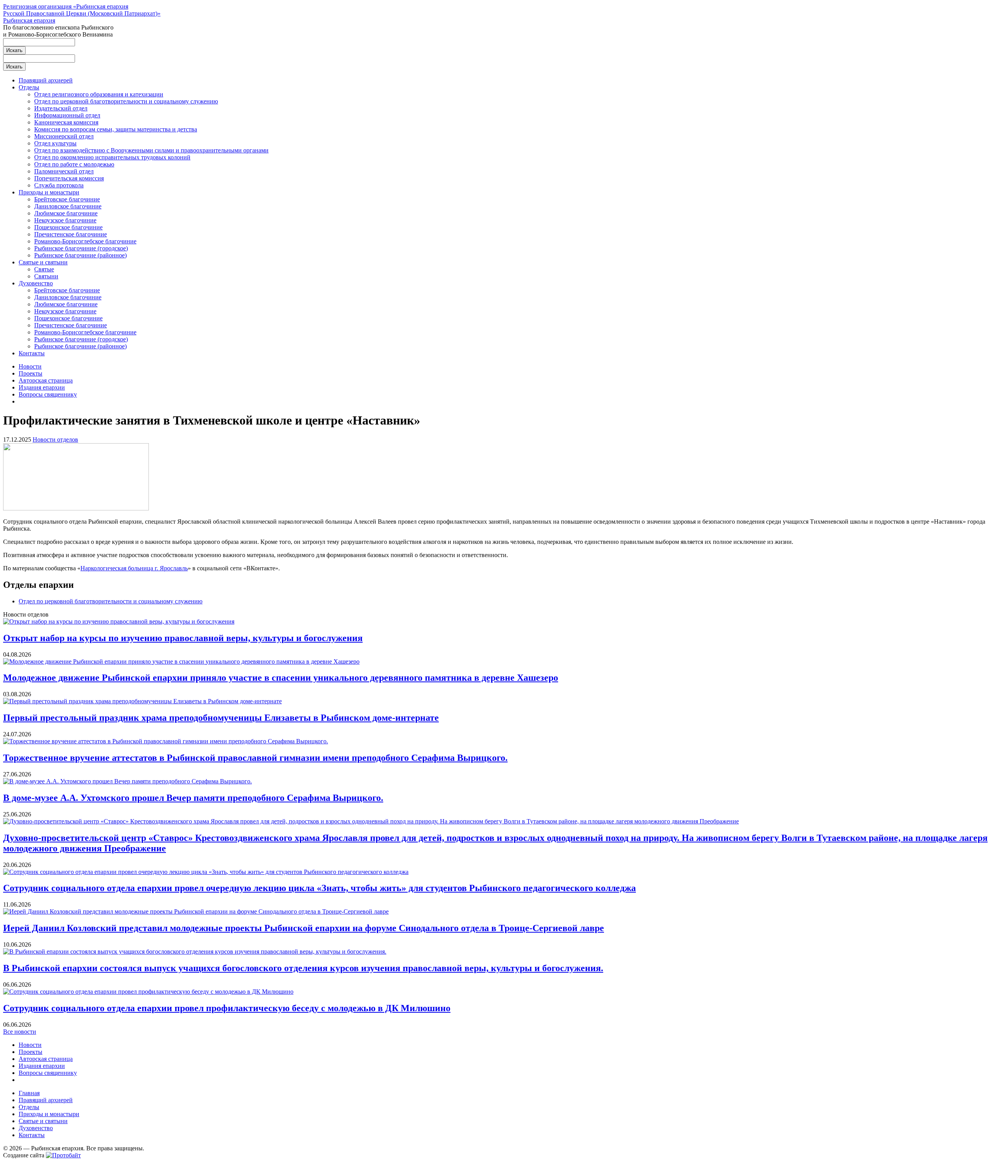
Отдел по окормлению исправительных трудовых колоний (112, 157)
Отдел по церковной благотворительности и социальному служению (126, 101)
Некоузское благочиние (65, 220)
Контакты (32, 353)
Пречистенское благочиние (70, 234)
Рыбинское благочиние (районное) (80, 255)
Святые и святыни (43, 262)
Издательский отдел (60, 108)
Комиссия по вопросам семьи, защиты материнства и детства (115, 129)
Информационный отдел (67, 115)
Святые (44, 269)
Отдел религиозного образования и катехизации (98, 94)
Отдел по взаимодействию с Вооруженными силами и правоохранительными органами (151, 150)
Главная (29, 1093)
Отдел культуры (55, 143)
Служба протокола (59, 185)
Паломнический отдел (64, 171)
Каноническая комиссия (66, 122)
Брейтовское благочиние (67, 199)
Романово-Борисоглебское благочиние (85, 241)
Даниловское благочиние (67, 206)
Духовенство (36, 283)
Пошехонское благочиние (68, 227)
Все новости (19, 1031)
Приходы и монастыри (49, 192)
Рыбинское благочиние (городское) (81, 248)
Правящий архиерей (46, 80)
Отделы (29, 87)
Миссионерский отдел (64, 136)
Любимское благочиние (66, 213)
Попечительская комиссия (69, 178)
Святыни (46, 276)
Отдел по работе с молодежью (74, 164)
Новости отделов (55, 439)
